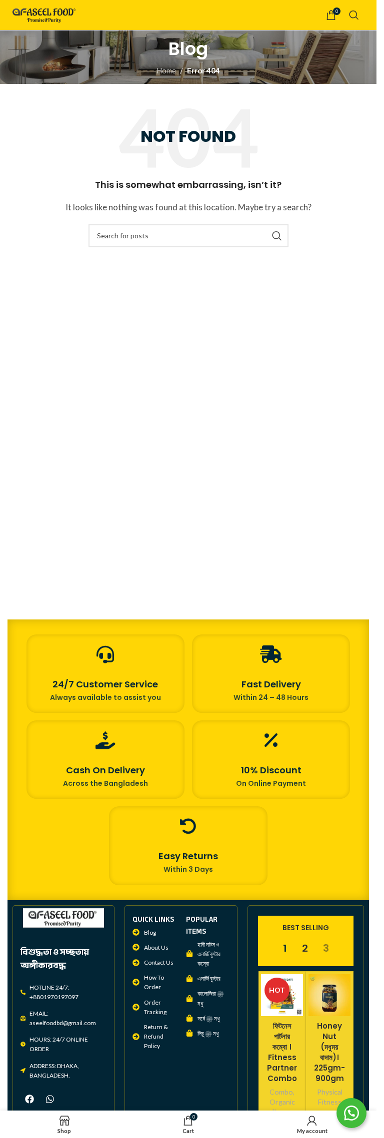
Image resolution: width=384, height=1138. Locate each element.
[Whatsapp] (50, 1099)
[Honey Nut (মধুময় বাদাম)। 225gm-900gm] (329, 995)
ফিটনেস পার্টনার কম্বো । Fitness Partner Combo (282, 1052)
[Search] (354, 15)
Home (166, 70)
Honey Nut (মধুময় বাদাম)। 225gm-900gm (329, 1052)
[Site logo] (45, 13)
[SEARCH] (277, 235)
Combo (281, 1092)
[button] (351, 1113)
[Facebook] (29, 1099)
